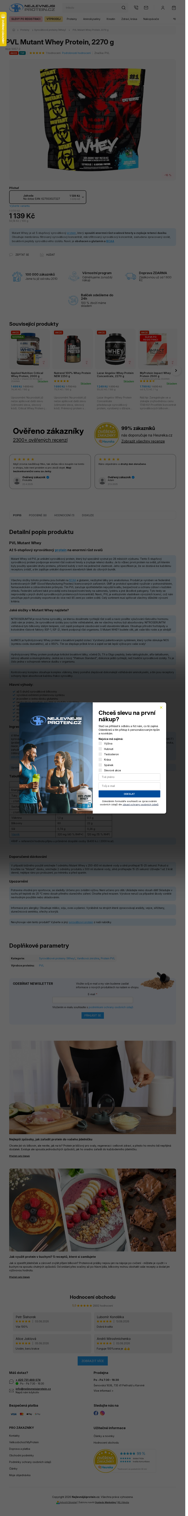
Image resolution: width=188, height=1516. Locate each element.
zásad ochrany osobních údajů (140, 804)
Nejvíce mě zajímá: (111, 738)
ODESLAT (129, 793)
